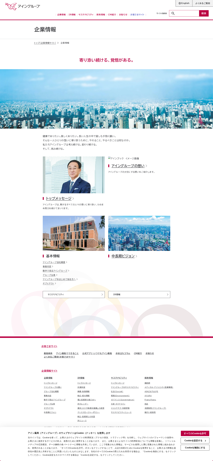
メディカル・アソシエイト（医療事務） (159, 387)
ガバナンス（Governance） (122, 400)
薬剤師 (147, 383)
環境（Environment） (120, 395)
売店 (146, 404)
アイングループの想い (128, 165)
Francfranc (150, 400)
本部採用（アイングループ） (155, 408)
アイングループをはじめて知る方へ (59, 279)
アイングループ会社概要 (54, 262)
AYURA (148, 395)
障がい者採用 (150, 412)
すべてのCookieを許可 (195, 433)
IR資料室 (81, 387)
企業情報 (48, 378)
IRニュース (82, 420)
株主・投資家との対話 (86, 416)
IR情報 (116, 295)
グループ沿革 (49, 275)
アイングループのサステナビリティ (125, 387)
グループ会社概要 (51, 391)
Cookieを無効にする (195, 447)
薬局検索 (48, 353)
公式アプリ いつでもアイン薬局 (97, 353)
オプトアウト (48, 283)
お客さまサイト (49, 346)
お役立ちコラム (123, 353)
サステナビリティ (56, 295)
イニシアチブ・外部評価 (120, 408)
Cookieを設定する (193, 440)
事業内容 (47, 267)
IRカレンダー (83, 404)
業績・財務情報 (84, 391)
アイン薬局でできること (67, 353)
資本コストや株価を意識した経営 (91, 408)
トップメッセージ (58, 198)
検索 (203, 13)
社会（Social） (117, 391)
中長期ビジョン (123, 256)
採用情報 (149, 378)
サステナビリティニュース (121, 412)
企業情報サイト (49, 371)
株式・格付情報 (84, 395)
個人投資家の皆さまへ (87, 400)
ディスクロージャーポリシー (89, 412)
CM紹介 (138, 353)
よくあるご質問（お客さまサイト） (59, 357)
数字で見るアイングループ (55, 271)
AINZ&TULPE (151, 391)
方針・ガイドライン (118, 404)
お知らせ (150, 353)
